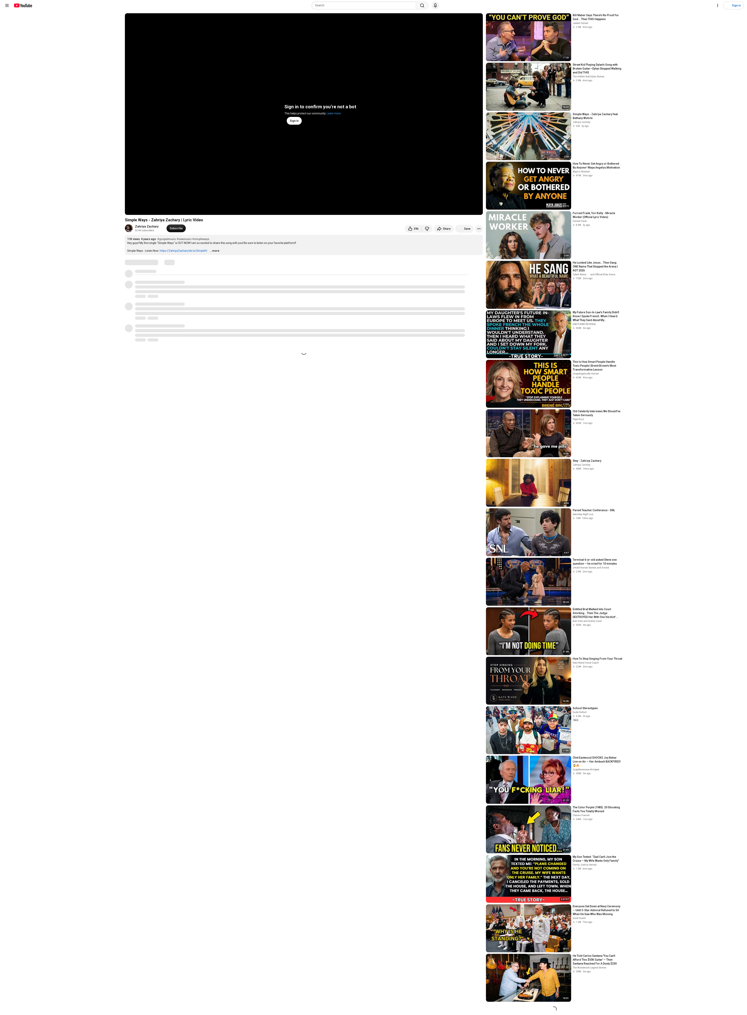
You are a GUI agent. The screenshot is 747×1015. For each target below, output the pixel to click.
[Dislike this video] (427, 229)
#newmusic (184, 239)
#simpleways (200, 239)
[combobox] (365, 5)
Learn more (334, 113)
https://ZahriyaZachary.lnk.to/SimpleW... (184, 250)
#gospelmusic (166, 239)
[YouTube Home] (23, 5)
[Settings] (717, 5)
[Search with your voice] (435, 5)
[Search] (422, 5)
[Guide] (7, 5)
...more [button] (214, 250)
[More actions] (479, 229)
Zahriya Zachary (147, 226)
